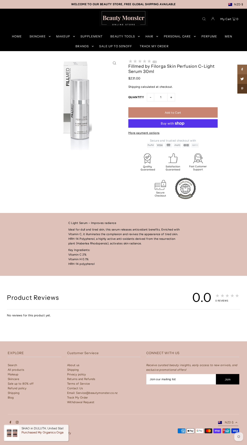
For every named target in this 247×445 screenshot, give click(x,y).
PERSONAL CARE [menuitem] (177, 36)
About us (73, 365)
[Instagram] (17, 422)
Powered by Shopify (57, 433)
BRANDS (82, 46)
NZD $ (238, 4)
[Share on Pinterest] (242, 89)
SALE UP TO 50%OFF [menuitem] (115, 46)
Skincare (13, 379)
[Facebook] (10, 422)
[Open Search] (204, 19)
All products (16, 370)
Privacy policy (76, 374)
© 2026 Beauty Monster (24, 433)
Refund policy (17, 388)
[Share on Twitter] (242, 79)
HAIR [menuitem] (149, 36)
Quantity (136, 97)
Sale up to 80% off (21, 383)
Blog (11, 397)
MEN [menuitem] (228, 36)
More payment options (144, 133)
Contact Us (75, 388)
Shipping (134, 87)
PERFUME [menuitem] (209, 36)
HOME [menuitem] (17, 36)
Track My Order (77, 397)
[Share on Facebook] (242, 69)
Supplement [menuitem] (91, 36)
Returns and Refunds (81, 379)
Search (12, 365)
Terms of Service (78, 383)
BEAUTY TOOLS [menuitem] (122, 36)
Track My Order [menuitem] (154, 46)
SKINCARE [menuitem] (38, 36)
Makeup (13, 374)
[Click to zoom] (114, 63)
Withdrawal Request (81, 402)
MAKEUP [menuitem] (63, 36)
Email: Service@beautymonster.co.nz (92, 393)
